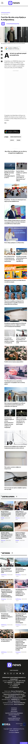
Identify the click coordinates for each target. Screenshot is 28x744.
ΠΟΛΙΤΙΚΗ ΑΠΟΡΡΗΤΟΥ (14, 714)
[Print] (1, 61)
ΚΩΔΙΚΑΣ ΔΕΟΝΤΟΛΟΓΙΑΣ (14, 718)
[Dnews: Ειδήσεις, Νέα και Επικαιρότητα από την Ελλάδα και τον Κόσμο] (14, 3)
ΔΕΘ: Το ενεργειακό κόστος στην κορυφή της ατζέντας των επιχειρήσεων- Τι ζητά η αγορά (21, 421)
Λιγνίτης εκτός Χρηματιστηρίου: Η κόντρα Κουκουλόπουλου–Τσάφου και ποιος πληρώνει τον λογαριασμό (9, 422)
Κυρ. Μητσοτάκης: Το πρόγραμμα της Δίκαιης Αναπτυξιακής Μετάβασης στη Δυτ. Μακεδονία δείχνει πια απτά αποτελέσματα (21, 618)
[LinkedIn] (1, 54)
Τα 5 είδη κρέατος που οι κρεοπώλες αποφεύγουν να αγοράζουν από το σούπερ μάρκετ (14, 382)
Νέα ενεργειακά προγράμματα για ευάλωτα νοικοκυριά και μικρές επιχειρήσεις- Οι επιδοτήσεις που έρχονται (14, 404)
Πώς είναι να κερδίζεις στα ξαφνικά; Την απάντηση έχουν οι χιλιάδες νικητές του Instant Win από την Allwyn (14, 302)
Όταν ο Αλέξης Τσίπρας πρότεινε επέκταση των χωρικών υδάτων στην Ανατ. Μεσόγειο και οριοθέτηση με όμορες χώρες (14, 222)
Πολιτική (18, 517)
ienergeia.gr (18, 574)
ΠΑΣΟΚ (18, 140)
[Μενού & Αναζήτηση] (2, 3)
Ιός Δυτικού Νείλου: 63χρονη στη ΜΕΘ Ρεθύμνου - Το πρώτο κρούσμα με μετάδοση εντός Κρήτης (21, 535)
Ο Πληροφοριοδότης (5, 12)
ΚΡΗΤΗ (12, 140)
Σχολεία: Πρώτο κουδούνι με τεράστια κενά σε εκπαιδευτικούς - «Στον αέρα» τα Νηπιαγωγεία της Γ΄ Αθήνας (21, 175)
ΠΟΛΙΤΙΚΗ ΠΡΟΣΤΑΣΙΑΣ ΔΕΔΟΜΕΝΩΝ (14, 713)
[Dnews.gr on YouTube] (20, 673)
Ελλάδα (2, 517)
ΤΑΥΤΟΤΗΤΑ (14, 708)
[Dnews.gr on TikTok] (14, 673)
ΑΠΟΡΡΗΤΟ (24, 743)
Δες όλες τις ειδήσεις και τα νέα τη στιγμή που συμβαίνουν (16, 152)
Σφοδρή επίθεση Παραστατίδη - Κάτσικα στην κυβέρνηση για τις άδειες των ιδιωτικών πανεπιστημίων (6, 535)
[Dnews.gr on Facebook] (5, 673)
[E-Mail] (1, 58)
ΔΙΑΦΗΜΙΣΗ (14, 709)
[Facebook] (1, 48)
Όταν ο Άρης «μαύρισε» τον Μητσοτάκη (14, 242)
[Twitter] (1, 51)
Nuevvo (17, 732)
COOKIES (14, 716)
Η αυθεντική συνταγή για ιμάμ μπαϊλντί (13, 361)
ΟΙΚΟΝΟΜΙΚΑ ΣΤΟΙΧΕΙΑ (14, 719)
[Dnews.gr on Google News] (17, 673)
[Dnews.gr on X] (8, 673)
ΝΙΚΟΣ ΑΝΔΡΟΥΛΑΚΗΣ (15, 136)
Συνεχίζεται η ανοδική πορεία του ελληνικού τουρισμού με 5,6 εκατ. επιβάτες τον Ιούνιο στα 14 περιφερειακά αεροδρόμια (15, 325)
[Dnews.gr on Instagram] (11, 673)
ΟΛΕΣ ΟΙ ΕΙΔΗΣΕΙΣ (14, 670)
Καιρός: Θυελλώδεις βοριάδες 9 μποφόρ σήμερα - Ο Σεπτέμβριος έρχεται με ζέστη (9, 174)
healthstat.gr (4, 574)
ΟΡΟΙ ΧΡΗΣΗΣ (14, 711)
